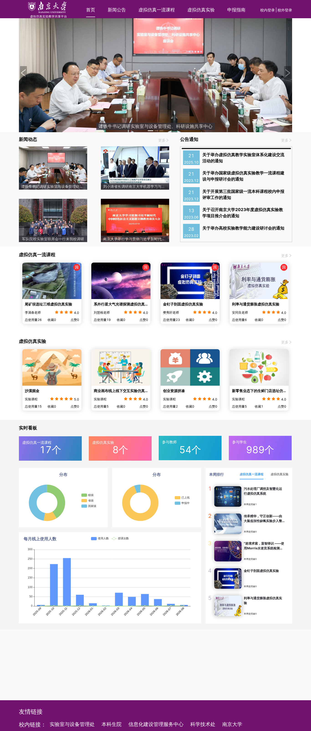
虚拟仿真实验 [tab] (279, 474)
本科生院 (112, 724)
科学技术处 (202, 724)
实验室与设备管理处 (72, 724)
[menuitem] (89, 10)
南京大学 (232, 724)
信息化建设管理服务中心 (156, 724)
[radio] (57, 312)
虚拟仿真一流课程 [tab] (251, 474)
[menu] (169, 10)
